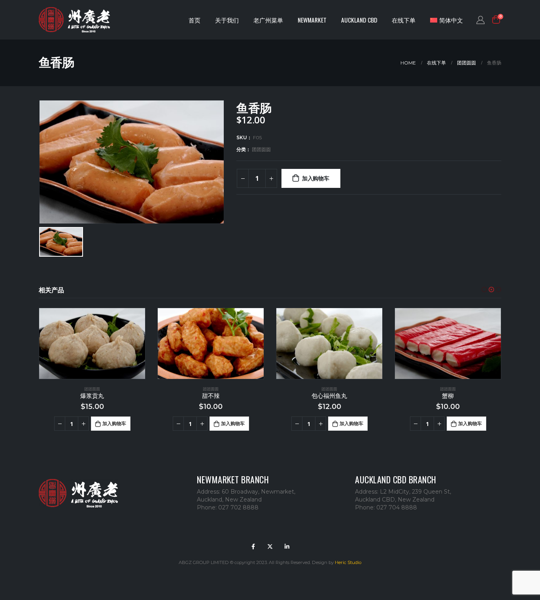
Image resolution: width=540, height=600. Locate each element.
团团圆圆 (261, 149)
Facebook (253, 547)
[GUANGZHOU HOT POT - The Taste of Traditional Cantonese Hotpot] (74, 20)
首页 (194, 19)
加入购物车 (315, 178)
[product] (92, 343)
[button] (484, 289)
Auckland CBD (359, 19)
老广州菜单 (268, 19)
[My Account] (480, 20)
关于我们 (227, 19)
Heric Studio (348, 562)
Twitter (270, 547)
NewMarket (312, 19)
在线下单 (403, 19)
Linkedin (287, 547)
